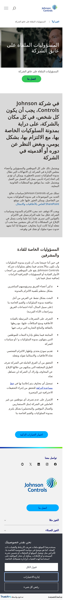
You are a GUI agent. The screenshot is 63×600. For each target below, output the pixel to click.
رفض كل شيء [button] (31, 587)
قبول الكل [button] (31, 567)
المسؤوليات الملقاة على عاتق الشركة (38, 71)
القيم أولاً (55, 21)
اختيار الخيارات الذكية (31, 434)
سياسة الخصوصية (55, 596)
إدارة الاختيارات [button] (31, 576)
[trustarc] (5, 597)
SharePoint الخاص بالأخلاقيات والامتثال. (37, 204)
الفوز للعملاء (52, 530)
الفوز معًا (54, 520)
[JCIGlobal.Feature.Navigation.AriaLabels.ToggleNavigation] (6, 8)
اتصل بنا (31, 79)
